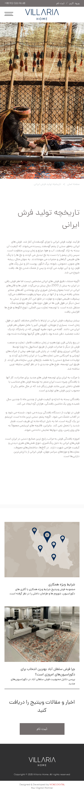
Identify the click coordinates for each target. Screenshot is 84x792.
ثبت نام (42, 729)
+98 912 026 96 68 (14, 3)
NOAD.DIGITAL (57, 784)
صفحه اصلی (73, 184)
